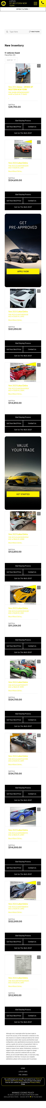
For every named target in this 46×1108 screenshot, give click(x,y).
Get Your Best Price (14, 127)
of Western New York (18, 3)
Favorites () (10, 55)
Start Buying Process (23, 121)
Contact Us (32, 127)
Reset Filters (35, 31)
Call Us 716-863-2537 (23, 133)
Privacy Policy (18, 1081)
